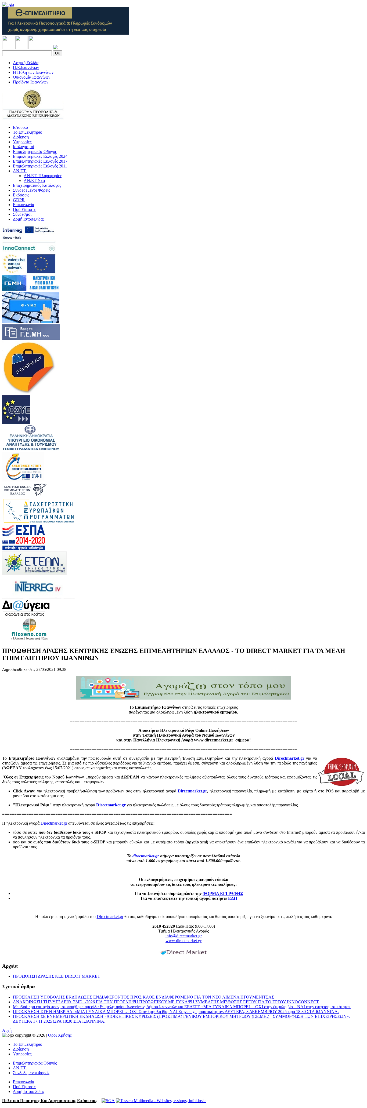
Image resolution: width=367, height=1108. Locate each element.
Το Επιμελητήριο (27, 132)
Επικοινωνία (23, 204)
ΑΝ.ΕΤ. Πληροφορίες (43, 175)
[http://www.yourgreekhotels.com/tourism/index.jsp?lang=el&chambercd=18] (29, 639)
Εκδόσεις (21, 195)
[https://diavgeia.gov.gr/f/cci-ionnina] (25, 615)
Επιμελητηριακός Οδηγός (35, 151)
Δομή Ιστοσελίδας (28, 219)
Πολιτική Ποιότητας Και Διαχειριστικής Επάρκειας (49, 1100)
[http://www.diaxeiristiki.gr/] (38, 522)
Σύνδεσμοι (22, 214)
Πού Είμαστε (24, 209)
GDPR (19, 200)
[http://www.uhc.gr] (24, 495)
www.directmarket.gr (183, 940)
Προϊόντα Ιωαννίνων (30, 82)
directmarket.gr (145, 856)
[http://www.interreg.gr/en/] (38, 597)
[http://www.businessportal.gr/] (31, 289)
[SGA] (108, 1100)
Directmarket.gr (289, 758)
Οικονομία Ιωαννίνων (31, 77)
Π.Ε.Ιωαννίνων (26, 67)
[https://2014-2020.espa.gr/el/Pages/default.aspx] (23, 549)
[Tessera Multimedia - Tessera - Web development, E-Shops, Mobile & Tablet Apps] (161, 1100)
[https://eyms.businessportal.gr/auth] (30, 321)
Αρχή (7, 1030)
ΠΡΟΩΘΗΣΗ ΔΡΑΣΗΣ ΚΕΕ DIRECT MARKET (56, 976)
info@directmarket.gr (183, 936)
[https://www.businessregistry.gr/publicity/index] (31, 338)
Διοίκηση (21, 137)
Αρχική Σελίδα (25, 62)
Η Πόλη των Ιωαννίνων (33, 72)
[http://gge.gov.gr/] (31, 449)
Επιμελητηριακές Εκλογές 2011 (40, 166)
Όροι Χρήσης (59, 1035)
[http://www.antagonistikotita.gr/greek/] (23, 480)
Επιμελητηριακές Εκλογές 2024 (40, 156)
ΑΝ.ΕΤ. (20, 171)
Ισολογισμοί (23, 146)
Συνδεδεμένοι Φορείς (31, 190)
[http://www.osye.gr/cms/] (16, 422)
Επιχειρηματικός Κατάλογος (37, 185)
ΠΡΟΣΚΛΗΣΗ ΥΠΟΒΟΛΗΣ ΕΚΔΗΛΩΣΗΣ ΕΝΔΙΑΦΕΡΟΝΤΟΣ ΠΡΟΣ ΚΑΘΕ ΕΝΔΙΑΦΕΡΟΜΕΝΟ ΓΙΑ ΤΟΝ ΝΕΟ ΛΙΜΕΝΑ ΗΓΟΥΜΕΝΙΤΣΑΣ (143, 997)
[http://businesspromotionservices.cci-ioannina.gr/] (33, 118)
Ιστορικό (20, 127)
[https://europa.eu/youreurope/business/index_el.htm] (29, 392)
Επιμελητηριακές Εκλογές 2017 (40, 161)
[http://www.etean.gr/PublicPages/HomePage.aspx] (34, 573)
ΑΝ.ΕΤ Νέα (34, 180)
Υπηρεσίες (22, 142)
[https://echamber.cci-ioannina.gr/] (65, 33)
